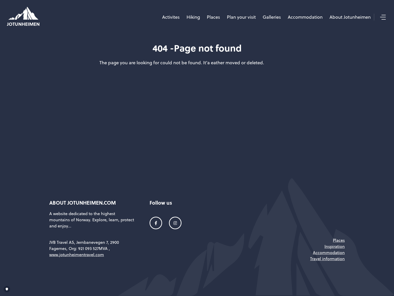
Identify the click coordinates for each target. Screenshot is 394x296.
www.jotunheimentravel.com (76, 254)
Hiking (193, 17)
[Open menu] (382, 17)
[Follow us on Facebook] (156, 223)
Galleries (272, 17)
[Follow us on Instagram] (175, 223)
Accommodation (305, 17)
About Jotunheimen (350, 17)
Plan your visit (241, 17)
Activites (171, 17)
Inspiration (334, 246)
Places (213, 17)
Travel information (327, 259)
